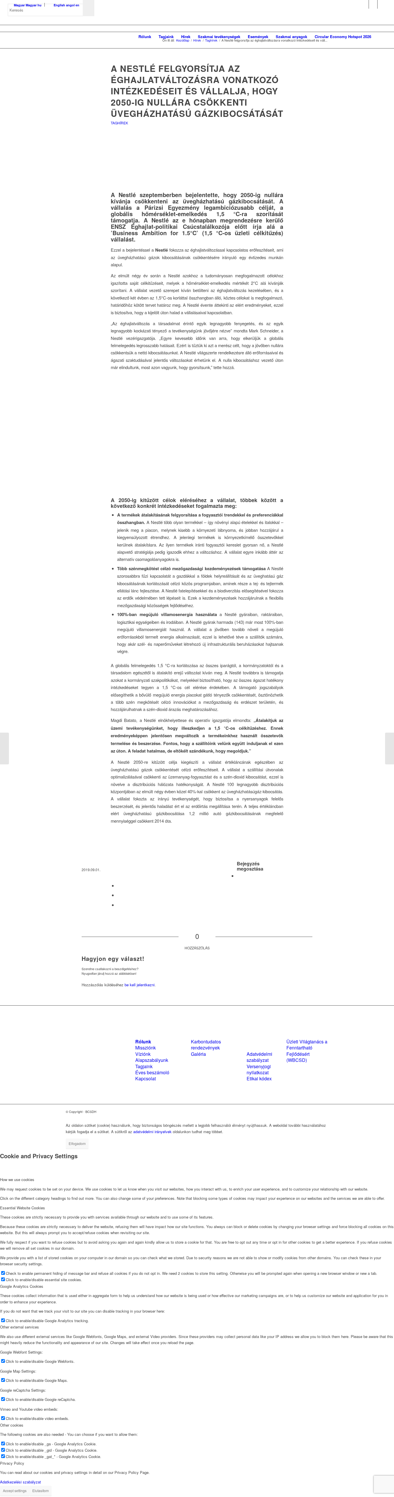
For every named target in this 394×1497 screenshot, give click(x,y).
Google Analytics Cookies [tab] (21, 1286)
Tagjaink (144, 1066)
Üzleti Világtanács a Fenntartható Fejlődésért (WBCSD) (306, 1050)
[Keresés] (380, 36)
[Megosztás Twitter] (119, 885)
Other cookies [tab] (11, 1425)
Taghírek (119, 122)
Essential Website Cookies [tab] (22, 1207)
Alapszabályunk (151, 1060)
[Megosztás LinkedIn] (119, 895)
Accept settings (15, 1490)
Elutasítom (40, 1490)
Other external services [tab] (19, 1327)
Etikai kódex (259, 1078)
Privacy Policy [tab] (12, 1463)
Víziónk (143, 1054)
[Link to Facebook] (364, 4)
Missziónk (145, 1047)
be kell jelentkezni (140, 984)
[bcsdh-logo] (51, 36)
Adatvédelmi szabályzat (259, 1057)
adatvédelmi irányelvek (152, 1131)
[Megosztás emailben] (119, 905)
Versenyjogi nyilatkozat (259, 1069)
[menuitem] (145, 36)
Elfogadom (77, 1143)
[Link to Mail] (382, 4)
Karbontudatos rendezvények (206, 1044)
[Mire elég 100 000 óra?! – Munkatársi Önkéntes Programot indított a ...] (389, 748)
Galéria (198, 1054)
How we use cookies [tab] (17, 1179)
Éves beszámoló (152, 1072)
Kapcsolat (145, 1078)
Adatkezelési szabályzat (20, 1482)
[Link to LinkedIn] (373, 4)
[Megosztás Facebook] (238, 876)
